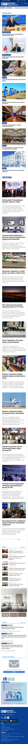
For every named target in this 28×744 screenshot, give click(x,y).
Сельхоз (4, 100)
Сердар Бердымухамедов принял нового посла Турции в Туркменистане (13, 57)
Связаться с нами (4, 730)
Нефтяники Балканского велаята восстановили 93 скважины (15, 579)
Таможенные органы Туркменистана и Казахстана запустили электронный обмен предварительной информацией (13, 237)
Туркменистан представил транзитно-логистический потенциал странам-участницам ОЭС (12, 448)
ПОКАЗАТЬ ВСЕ (23, 622)
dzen (7, 717)
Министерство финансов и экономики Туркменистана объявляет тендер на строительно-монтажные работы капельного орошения (12, 646)
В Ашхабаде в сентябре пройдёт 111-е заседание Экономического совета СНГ (11, 125)
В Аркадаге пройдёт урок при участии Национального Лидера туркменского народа (12, 34)
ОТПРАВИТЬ (14, 672)
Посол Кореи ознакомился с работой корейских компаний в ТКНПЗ (15, 574)
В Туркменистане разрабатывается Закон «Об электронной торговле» (13, 80)
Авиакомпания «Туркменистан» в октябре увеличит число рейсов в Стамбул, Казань (13, 272)
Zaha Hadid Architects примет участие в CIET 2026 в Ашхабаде (17, 563)
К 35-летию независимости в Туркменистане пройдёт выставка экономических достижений (12, 148)
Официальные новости (6, 32)
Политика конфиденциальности (8, 728)
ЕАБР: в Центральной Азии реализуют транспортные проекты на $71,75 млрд (12, 306)
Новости (4, 547)
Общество (4, 145)
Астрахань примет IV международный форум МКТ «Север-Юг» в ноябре (12, 201)
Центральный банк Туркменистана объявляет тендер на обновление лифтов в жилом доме (12, 627)
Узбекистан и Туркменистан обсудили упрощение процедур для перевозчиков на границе (13, 376)
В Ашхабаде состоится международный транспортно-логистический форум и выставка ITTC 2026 (13, 485)
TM (21, 0)
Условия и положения (5, 727)
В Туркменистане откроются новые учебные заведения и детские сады (13, 171)
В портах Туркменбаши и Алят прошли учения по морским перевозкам (12, 341)
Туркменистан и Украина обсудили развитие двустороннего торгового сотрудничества (17, 569)
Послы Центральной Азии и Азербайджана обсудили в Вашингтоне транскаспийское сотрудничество (13, 522)
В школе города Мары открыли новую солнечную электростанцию (16, 584)
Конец (18, 539)
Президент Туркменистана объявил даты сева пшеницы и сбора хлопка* (13, 103)
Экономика (4, 77)
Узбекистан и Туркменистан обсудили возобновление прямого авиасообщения (13, 412)
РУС (24, 0)
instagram (5, 717)
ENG (18, 0)
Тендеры (4, 622)
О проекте (3, 725)
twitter (2, 717)
